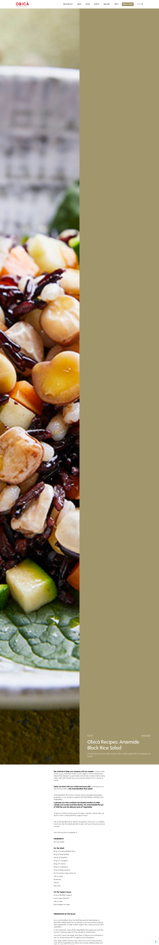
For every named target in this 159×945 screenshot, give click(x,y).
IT (137, 4)
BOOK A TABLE (128, 4)
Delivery (107, 4)
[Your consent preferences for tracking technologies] (156, 942)
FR (142, 4)
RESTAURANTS (68, 4)
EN (140, 4)
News (116, 4)
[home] (22, 4)
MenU (79, 4)
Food (88, 4)
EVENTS (96, 4)
